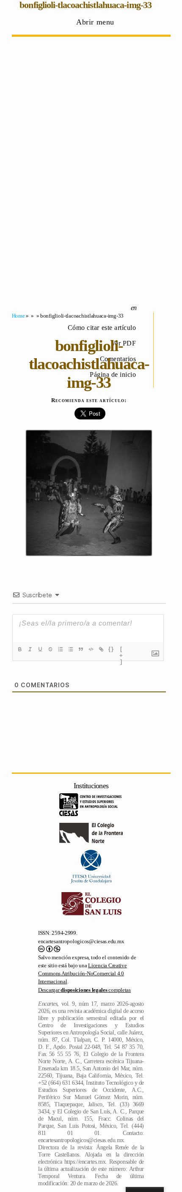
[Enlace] (101, 649)
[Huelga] (50, 649)
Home (18, 316)
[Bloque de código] (91, 649)
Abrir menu (95, 22)
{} (111, 649)
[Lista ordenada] (60, 649)
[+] (121, 650)
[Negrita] (20, 649)
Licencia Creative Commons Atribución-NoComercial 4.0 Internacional (82, 974)
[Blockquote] (81, 649)
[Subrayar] (40, 649)
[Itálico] (30, 649)
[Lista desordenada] (71, 649)
